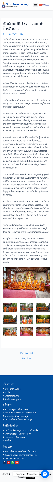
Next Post (26, 358)
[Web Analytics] (30, 477)
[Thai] (48, 5)
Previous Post (26, 353)
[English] (44, 5)
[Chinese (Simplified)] (40, 5)
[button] (35, 5)
